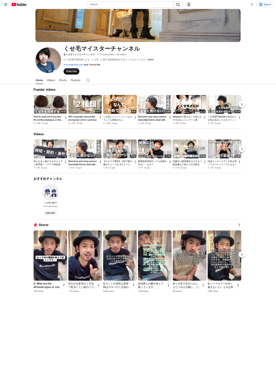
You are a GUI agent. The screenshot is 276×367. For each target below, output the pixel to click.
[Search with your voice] (189, 4)
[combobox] (131, 4)
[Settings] (252, 4)
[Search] (178, 4)
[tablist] (138, 80)
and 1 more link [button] (92, 64)
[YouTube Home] (19, 4)
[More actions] (65, 117)
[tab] (39, 80)
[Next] (242, 104)
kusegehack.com (74, 64)
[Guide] (6, 4)
